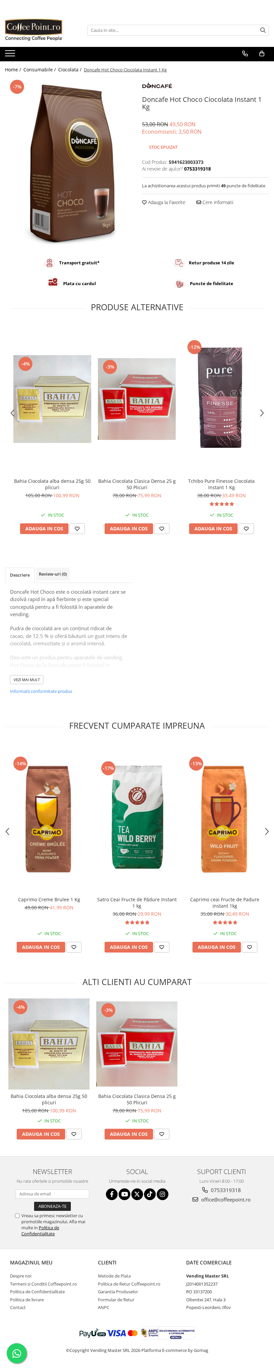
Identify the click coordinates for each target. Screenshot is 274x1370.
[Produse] (11, 55)
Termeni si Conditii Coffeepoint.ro (43, 1284)
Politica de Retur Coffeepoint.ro (129, 1284)
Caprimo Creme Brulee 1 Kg (49, 899)
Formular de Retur (116, 1300)
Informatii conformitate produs (41, 691)
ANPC (103, 1307)
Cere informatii (217, 202)
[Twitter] (137, 1194)
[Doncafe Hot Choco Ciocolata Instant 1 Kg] (68, 164)
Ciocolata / (70, 69)
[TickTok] (150, 1194)
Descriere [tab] (20, 575)
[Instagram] (162, 1194)
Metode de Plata (114, 1276)
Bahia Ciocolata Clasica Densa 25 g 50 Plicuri (137, 484)
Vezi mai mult (27, 679)
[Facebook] (112, 1194)
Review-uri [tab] (53, 574)
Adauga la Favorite (166, 202)
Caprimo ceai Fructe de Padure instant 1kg (224, 902)
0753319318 (225, 1190)
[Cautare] (263, 30)
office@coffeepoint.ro (225, 1199)
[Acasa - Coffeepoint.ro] (38, 30)
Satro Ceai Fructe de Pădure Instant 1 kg (137, 902)
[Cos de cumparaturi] (262, 53)
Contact (18, 1307)
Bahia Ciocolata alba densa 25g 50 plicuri (52, 484)
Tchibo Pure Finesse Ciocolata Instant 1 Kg (221, 484)
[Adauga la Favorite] (77, 528)
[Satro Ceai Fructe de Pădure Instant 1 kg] (136, 817)
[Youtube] (124, 1194)
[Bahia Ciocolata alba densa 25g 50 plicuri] (52, 399)
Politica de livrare (27, 1300)
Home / (13, 69)
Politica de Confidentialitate (40, 1231)
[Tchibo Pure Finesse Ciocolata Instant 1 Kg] (221, 399)
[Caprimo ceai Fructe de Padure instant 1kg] (224, 817)
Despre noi (20, 1276)
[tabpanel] (68, 164)
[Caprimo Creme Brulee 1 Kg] (49, 817)
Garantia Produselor (118, 1292)
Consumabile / (40, 69)
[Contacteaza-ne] (245, 53)
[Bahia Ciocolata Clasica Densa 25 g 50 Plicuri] (137, 399)
